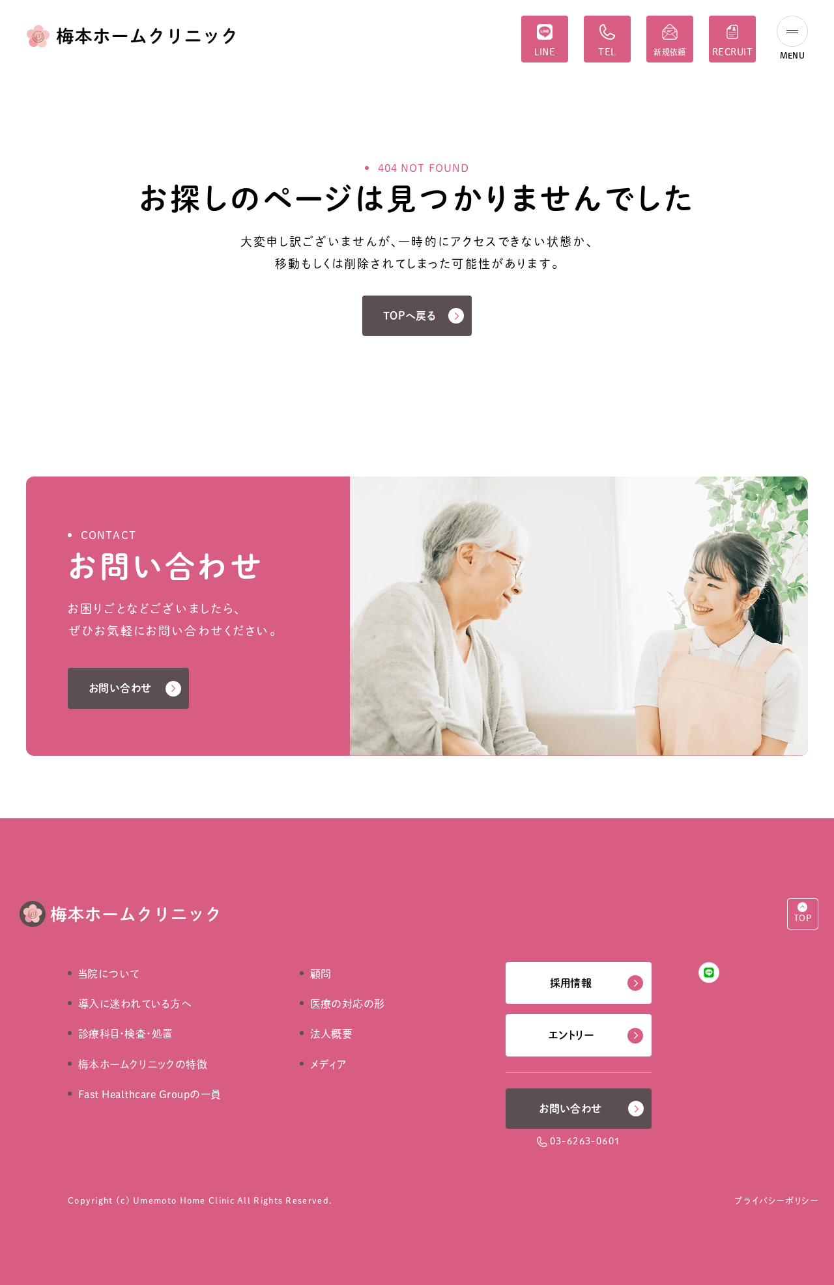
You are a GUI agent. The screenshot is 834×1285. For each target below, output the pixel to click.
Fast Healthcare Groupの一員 (150, 1094)
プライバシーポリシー (776, 1200)
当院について (108, 974)
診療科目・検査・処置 (125, 1034)
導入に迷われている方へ (135, 1004)
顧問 (321, 974)
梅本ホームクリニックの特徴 (142, 1064)
